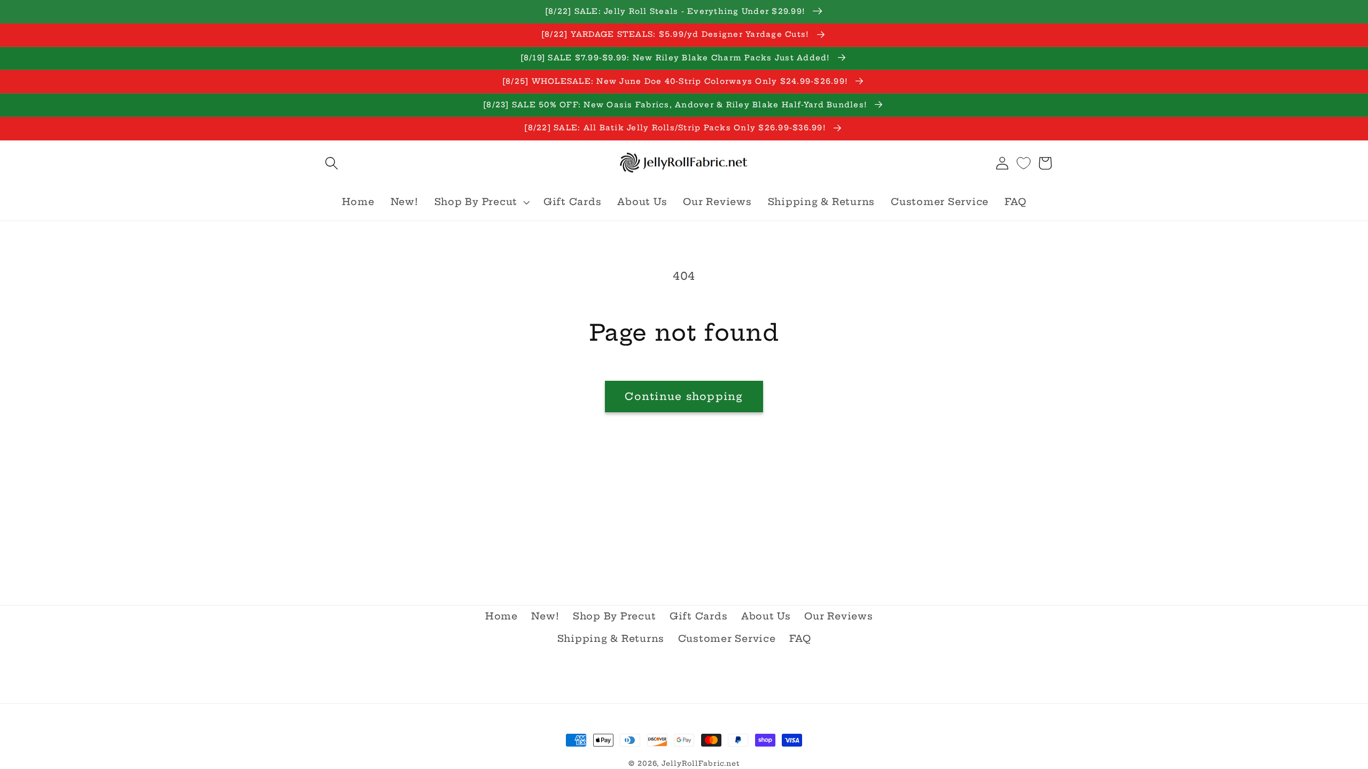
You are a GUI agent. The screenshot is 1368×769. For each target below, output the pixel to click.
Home (501, 616)
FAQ (800, 639)
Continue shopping (684, 396)
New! (545, 616)
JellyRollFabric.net (701, 763)
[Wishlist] (1023, 163)
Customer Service (727, 639)
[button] (331, 163)
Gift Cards (699, 616)
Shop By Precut (614, 616)
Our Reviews (838, 616)
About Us (766, 616)
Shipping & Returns (611, 639)
